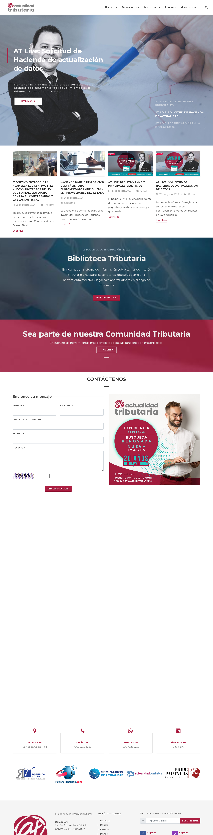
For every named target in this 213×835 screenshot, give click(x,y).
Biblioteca (132, 7)
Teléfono (66, 405)
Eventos (104, 829)
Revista (113, 7)
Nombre (18, 405)
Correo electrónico (27, 420)
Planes (172, 7)
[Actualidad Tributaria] (21, 7)
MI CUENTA (106, 349)
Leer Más (18, 230)
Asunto (18, 433)
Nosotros (153, 7)
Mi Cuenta (190, 7)
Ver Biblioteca (106, 297)
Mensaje (19, 448)
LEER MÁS (26, 101)
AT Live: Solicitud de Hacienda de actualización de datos (177, 186)
